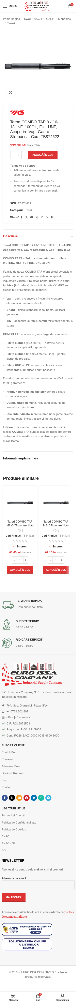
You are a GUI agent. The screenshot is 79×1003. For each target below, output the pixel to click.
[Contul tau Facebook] (21, 217)
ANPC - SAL (9, 843)
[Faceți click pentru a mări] (10, 92)
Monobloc (64, 18)
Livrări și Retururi (12, 773)
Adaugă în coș (42, 154)
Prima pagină (11, 18)
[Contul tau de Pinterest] (37, 217)
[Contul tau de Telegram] (52, 217)
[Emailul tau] (31, 217)
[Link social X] (26, 217)
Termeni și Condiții (13, 815)
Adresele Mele (11, 766)
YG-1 (20, 530)
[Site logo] (38, 6)
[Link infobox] (38, 605)
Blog (4, 780)
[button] (20, 570)
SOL (4, 850)
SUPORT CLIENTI (13, 745)
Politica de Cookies (14, 829)
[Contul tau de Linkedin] (42, 217)
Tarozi (11, 23)
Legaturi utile (13, 808)
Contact (7, 787)
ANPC (5, 836)
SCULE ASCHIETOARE (39, 18)
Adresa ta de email (14, 878)
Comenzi (7, 759)
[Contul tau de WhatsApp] (47, 217)
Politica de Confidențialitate (19, 822)
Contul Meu (9, 752)
